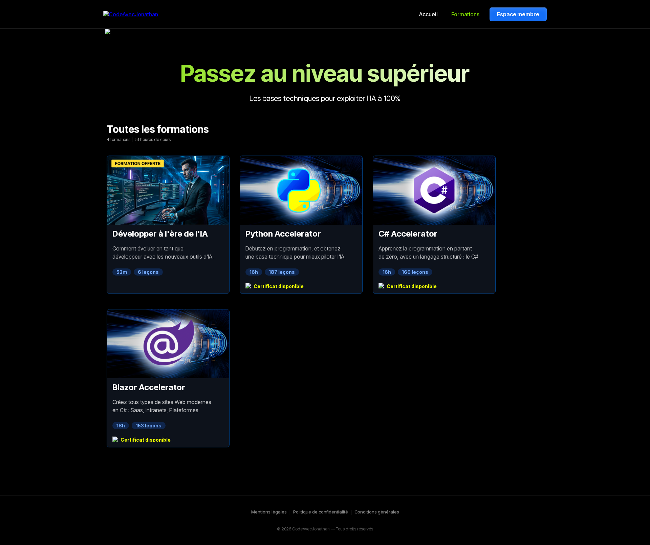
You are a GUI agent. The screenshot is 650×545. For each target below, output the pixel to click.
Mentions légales (269, 511)
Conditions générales (376, 511)
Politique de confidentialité (320, 511)
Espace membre (518, 14)
